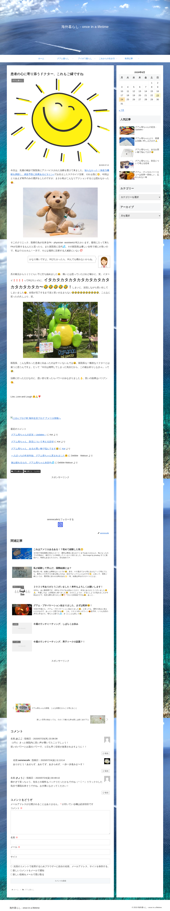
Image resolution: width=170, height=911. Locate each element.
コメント (16, 808)
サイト (14, 857)
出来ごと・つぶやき (33, 471)
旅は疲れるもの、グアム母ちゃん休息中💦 (32, 462)
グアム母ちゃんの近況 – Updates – (28, 434)
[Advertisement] (60, 496)
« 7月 (121, 110)
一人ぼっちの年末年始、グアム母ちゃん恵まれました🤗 (39, 455)
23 (157, 95)
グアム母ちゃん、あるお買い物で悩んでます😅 (35, 448)
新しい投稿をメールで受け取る (28, 874)
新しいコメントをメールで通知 (28, 870)
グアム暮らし (17, 471)
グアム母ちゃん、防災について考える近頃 (32, 441)
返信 (106, 753)
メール (15, 847)
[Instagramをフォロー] (60, 524)
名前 (14, 837)
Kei (63, 448)
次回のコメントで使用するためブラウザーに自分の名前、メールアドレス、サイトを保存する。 (61, 866)
